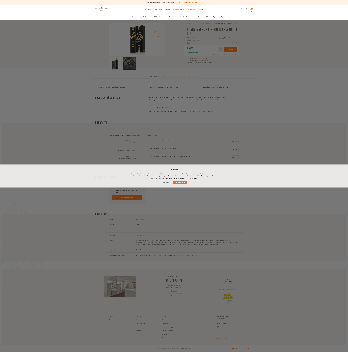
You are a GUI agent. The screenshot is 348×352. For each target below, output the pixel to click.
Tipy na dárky (190, 17)
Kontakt (200, 9)
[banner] (101, 9)
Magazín (168, 9)
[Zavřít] (252, 2)
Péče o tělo (158, 17)
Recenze (165, 77)
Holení (127, 17)
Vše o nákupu (148, 9)
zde (195, 178)
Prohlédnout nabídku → (192, 2)
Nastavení (166, 183)
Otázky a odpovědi (179, 77)
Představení (154, 77)
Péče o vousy (136, 17)
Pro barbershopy (178, 9)
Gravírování (159, 9)
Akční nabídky (210, 17)
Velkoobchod (191, 9)
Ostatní (181, 17)
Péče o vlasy (147, 17)
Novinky (220, 17)
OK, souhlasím (180, 183)
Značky (200, 17)
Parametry (193, 77)
